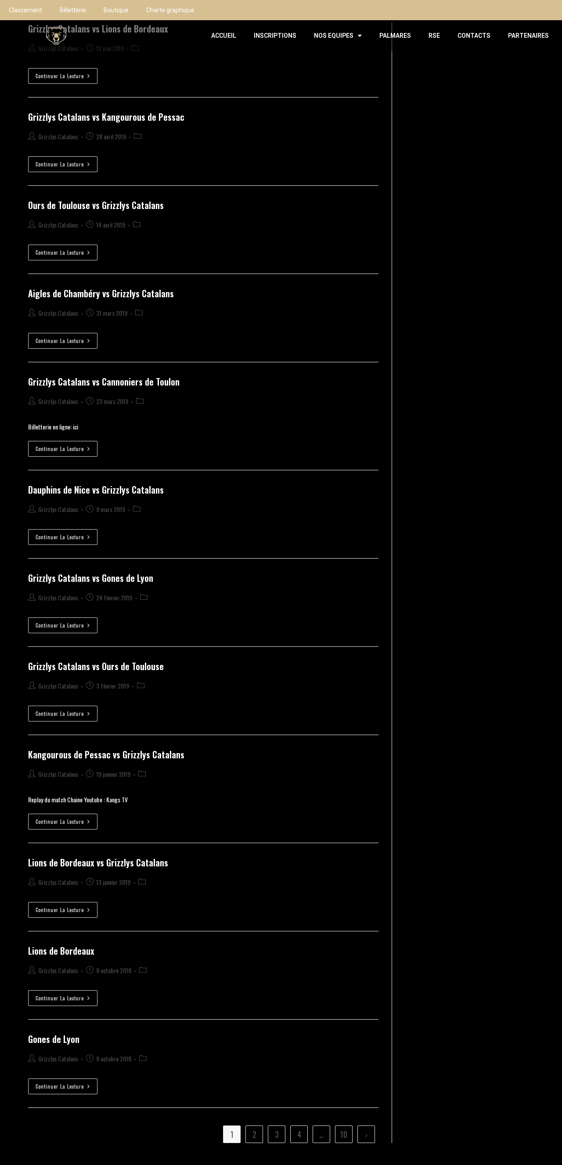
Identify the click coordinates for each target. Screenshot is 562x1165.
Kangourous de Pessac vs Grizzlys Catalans (106, 754)
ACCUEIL (223, 35)
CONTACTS (474, 35)
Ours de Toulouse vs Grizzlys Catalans (96, 205)
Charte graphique (170, 10)
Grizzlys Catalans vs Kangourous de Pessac (106, 116)
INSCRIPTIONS (275, 35)
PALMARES (395, 35)
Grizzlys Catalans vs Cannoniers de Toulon (104, 381)
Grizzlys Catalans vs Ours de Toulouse (96, 666)
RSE (434, 35)
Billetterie (73, 10)
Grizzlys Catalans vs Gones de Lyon (90, 577)
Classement (25, 10)
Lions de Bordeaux (61, 950)
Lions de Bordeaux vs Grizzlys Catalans (98, 862)
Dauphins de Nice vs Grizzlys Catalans (96, 489)
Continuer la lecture (66, 73)
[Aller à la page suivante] (366, 1134)
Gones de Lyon (53, 1039)
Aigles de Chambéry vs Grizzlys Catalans (101, 293)
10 (343, 1134)
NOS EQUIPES (333, 35)
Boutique (116, 10)
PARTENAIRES (528, 35)
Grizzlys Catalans (58, 136)
